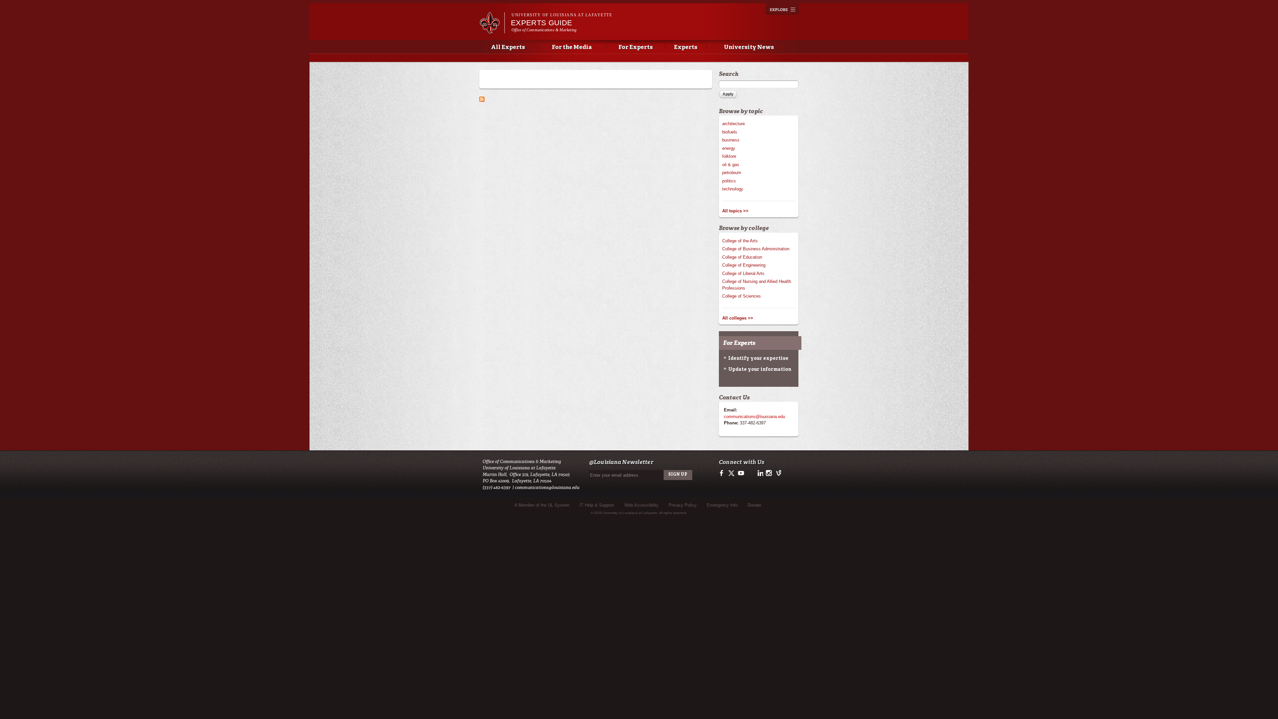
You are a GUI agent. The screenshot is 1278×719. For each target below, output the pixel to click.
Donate (754, 505)
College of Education (742, 257)
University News (749, 47)
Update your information (759, 369)
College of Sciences (741, 296)
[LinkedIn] (759, 475)
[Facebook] (723, 475)
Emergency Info (722, 505)
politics (729, 180)
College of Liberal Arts (743, 273)
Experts (685, 47)
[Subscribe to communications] (482, 98)
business (731, 139)
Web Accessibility (641, 505)
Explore (782, 9)
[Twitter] (732, 475)
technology (732, 188)
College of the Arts (740, 240)
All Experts (508, 47)
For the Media (572, 47)
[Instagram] (768, 475)
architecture (733, 123)
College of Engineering (743, 265)
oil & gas (730, 164)
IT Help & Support (596, 505)
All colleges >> (737, 318)
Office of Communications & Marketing (544, 30)
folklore (729, 156)
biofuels (729, 131)
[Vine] (777, 475)
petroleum (731, 172)
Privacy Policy (683, 505)
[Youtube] (741, 475)
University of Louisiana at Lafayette (562, 15)
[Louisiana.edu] (492, 30)
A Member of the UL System (542, 505)
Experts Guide (541, 23)
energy (728, 148)
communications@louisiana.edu (754, 416)
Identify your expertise (758, 358)
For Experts (635, 47)
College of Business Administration (755, 248)
